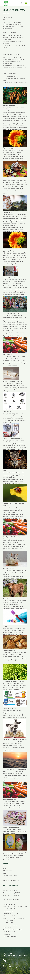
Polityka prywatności (8, 870)
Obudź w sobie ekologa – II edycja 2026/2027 (14, 918)
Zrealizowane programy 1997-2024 (11, 893)
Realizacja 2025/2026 (9, 908)
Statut (4, 873)
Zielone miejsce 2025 (9, 916)
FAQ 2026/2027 (8, 927)
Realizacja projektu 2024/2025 (11, 899)
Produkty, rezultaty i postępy (11, 936)
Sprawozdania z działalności (10, 875)
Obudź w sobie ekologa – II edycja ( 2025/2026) (15, 906)
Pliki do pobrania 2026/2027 (11, 925)
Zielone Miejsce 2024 (9, 904)
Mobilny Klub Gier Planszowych (10, 890)
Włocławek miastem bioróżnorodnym (12, 930)
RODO (4, 868)
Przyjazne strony (7, 888)
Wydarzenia (7, 934)
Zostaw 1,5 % (6, 866)
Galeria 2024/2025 (8, 897)
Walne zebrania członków (9, 878)
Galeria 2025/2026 (8, 911)
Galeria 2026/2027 (8, 922)
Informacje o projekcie (9, 931)
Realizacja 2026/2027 (9, 920)
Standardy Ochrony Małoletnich (11, 880)
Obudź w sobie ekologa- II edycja (11, 895)
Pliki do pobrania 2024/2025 (11, 902)
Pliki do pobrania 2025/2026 (11, 913)
